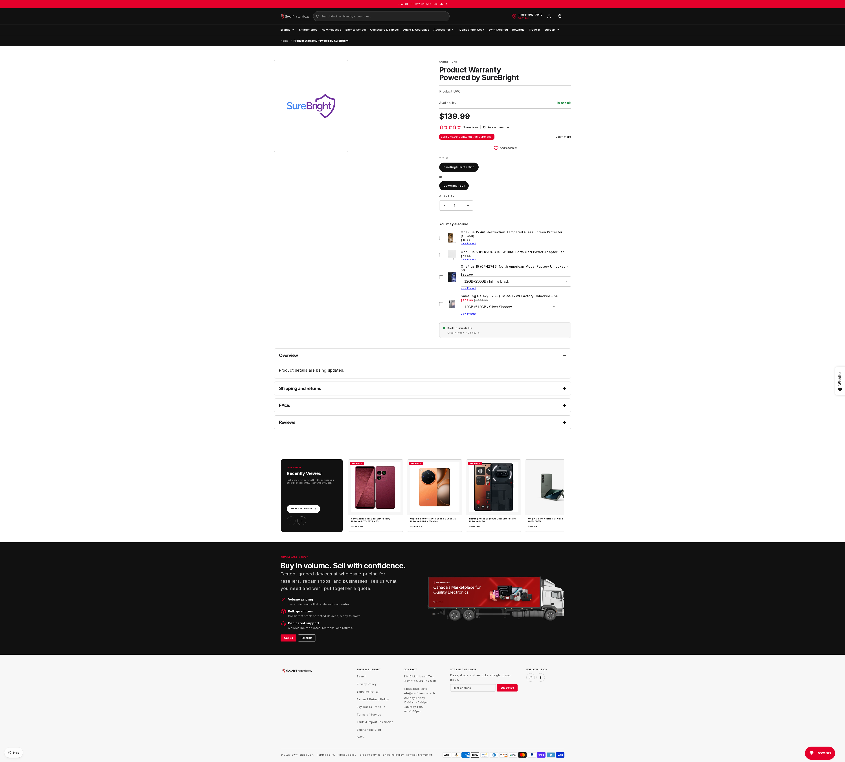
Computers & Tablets (384, 29)
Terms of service (369, 754)
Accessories (442, 29)
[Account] (549, 16)
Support (549, 29)
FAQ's (361, 737)
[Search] (318, 16)
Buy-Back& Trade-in (371, 706)
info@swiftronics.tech (419, 693)
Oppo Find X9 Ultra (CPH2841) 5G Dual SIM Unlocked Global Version (433, 520)
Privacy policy (347, 754)
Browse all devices (303, 509)
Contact (523, 18)
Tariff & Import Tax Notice (375, 722)
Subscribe (507, 687)
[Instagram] (530, 677)
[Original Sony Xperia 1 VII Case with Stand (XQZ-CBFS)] (552, 487)
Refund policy (326, 754)
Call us (288, 638)
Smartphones (308, 29)
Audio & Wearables (416, 29)
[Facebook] (540, 677)
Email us (306, 638)
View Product (468, 243)
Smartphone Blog (369, 729)
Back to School (355, 29)
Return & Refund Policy (373, 699)
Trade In (534, 29)
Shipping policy (393, 754)
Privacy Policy (367, 684)
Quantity (447, 196)
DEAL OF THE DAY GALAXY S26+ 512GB (422, 4)
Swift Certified (498, 29)
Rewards (518, 29)
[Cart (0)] (559, 16)
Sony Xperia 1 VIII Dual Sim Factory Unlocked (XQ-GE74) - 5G (370, 520)
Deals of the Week (471, 29)
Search (362, 676)
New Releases (331, 29)
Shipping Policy (368, 691)
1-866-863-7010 (530, 14)
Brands (285, 29)
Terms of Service (369, 714)
